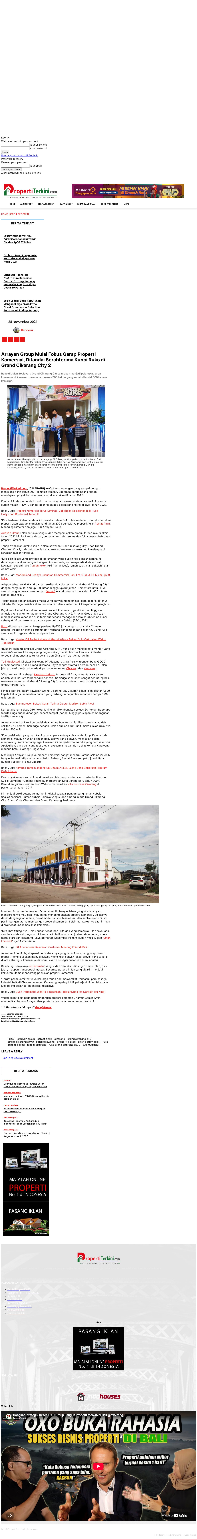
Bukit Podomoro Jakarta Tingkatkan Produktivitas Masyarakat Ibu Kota (60, 991)
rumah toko (38, 565)
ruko (105, 1042)
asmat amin (44, 1039)
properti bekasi (66, 1042)
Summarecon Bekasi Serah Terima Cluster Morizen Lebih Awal (55, 703)
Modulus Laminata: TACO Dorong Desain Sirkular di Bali (26, 1097)
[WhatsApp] (63, 476)
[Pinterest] (52, 476)
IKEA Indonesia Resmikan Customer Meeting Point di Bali (51, 947)
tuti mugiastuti (91, 1045)
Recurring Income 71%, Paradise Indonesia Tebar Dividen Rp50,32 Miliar (20, 239)
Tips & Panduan (11, 1105)
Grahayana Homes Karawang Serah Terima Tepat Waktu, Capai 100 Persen (25, 1085)
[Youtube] (194, 177)
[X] (189, 177)
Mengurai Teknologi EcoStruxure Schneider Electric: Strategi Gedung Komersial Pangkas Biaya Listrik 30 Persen (20, 281)
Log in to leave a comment (18, 1058)
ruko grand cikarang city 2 (64, 1045)
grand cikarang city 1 (79, 1039)
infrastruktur (37, 966)
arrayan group (26, 1039)
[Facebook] (172, 177)
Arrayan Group (10, 533)
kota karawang (45, 1042)
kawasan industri (44, 674)
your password (38, 148)
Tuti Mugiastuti (10, 661)
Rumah (7, 1080)
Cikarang (71, 668)
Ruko (4, 626)
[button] (136, 203)
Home (4, 214)
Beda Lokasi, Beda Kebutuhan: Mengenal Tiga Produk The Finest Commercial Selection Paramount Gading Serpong (22, 305)
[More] (108, 476)
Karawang (90, 668)
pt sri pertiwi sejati (89, 1042)
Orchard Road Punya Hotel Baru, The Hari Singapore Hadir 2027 (20, 259)
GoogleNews (43, 1007)
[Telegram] (86, 476)
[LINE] (97, 476)
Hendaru (27, 330)
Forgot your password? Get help (19, 155)
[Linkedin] (181, 177)
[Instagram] (177, 177)
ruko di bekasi (16, 1045)
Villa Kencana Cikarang (82, 784)
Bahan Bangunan (12, 1093)
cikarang (59, 1039)
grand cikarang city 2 (21, 1042)
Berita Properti (19, 214)
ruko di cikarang (36, 1045)
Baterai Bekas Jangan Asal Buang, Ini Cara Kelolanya (24, 1110)
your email (36, 165)
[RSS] (185, 177)
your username (38, 144)
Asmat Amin (102, 523)
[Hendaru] (17, 330)
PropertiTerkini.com (14, 488)
